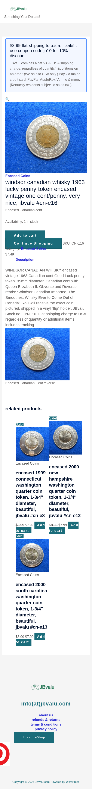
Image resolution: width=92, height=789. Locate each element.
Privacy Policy (46, 729)
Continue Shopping (33, 243)
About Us (46, 715)
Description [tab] (25, 259)
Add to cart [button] (30, 527)
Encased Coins (17, 176)
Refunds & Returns (46, 720)
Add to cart (25, 235)
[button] (7, 99)
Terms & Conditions (46, 724)
